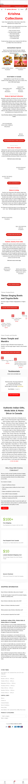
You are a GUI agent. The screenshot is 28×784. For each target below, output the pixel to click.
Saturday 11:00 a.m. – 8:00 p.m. (7, 690)
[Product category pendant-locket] (21, 166)
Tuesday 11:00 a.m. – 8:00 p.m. (7, 681)
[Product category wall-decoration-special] (21, 221)
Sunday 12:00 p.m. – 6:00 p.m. (7, 692)
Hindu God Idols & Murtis (14, 30)
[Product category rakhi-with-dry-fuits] (7, 88)
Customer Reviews (5, 702)
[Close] (1, 1)
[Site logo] (11, 9)
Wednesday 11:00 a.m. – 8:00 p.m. (8, 683)
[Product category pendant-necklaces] (7, 267)
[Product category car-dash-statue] (7, 123)
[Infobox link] (14, 522)
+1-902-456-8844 (14, 461)
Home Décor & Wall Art (15, 35)
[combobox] (4, 718)
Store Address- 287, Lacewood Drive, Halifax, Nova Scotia (13, 709)
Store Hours (3, 676)
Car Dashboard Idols (14, 38)
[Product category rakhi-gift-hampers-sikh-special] (20, 88)
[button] (2, 320)
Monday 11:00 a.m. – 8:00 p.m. (7, 678)
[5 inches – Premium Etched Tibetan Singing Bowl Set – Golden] (6, 317)
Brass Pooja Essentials (14, 33)
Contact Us (3, 700)
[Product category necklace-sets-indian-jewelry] (21, 269)
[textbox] (4, 718)
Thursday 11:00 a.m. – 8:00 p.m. (8, 685)
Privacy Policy (4, 707)
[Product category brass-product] (21, 128)
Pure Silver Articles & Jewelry (14, 32)
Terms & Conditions (5, 705)
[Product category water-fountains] (7, 216)
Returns (2, 698)
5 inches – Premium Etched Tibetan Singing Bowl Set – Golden (6, 324)
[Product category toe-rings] (7, 171)
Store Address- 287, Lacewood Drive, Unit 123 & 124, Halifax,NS (12, 673)
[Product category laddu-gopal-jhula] (7, 62)
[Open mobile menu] (1, 9)
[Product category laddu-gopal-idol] (20, 62)
